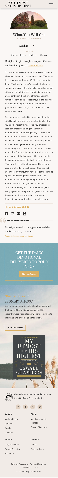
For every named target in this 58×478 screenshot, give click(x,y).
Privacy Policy (27, 467)
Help (35, 467)
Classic (8, 428)
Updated (9, 423)
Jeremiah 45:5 (35, 65)
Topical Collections (13, 449)
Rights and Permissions (19, 464)
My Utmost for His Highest (38, 421)
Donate (34, 444)
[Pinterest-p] (39, 406)
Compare (9, 432)
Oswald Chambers (39, 427)
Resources (9, 453)
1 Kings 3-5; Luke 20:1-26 (17, 206)
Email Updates (37, 449)
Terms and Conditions (38, 464)
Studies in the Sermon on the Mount (19, 236)
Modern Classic (11, 419)
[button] (51, 4)
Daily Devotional (12, 444)
